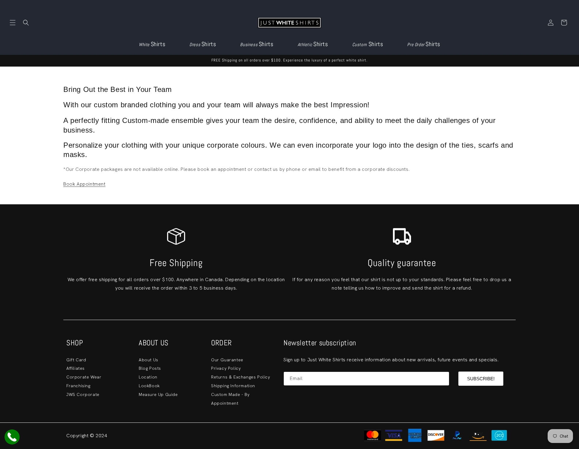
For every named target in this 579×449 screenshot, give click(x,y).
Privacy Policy (226, 368)
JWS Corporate (83, 394)
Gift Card (76, 360)
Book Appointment (84, 184)
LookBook (149, 385)
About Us (148, 360)
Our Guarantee (227, 360)
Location (148, 377)
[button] (12, 22)
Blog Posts (150, 368)
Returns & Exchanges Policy (240, 377)
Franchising (78, 385)
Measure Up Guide (158, 394)
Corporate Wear (83, 377)
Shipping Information (233, 385)
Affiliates (75, 368)
